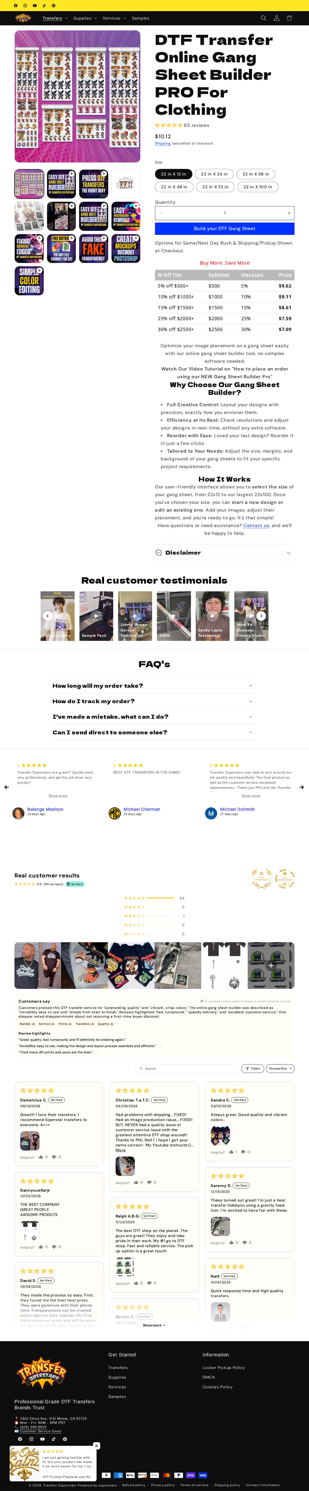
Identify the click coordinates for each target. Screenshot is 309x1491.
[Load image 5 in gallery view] (29, 216)
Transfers (118, 1367)
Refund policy (134, 1485)
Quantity (165, 202)
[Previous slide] (48, 616)
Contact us (256, 525)
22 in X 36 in (256, 174)
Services (117, 1387)
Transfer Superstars (60, 1485)
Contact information (263, 1485)
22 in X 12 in (173, 174)
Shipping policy (227, 1485)
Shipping (163, 143)
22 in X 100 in (258, 186)
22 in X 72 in (215, 186)
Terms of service (194, 1485)
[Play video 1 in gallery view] (61, 184)
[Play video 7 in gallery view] (61, 248)
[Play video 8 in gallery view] (93, 248)
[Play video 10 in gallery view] (29, 281)
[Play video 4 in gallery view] (93, 216)
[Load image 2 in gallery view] (126, 184)
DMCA (209, 1377)
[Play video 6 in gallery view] (29, 248)
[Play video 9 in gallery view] (126, 248)
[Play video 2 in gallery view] (93, 184)
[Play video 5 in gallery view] (126, 216)
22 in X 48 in (174, 186)
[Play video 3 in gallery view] (61, 216)
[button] (54, 18)
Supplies (117, 1377)
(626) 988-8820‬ (33, 1427)
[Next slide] (261, 616)
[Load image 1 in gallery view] (29, 184)
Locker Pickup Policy (224, 1367)
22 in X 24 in (214, 174)
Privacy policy (163, 1485)
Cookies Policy (218, 1387)
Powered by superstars (97, 1485)
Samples (117, 1396)
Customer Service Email (40, 1431)
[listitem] (37, 965)
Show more (152, 1325)
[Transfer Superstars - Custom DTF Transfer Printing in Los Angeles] (18, 813)
